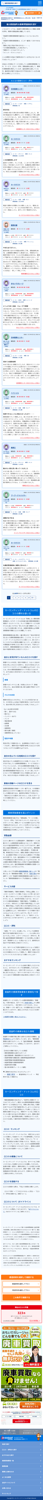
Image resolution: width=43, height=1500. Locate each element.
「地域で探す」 (29, 1003)
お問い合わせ (6, 1488)
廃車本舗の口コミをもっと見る (30, 273)
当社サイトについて (8, 1483)
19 (29, 598)
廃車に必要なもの (8, 1472)
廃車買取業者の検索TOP (7, 18)
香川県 (33, 18)
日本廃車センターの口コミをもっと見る (27, 129)
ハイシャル (15, 393)
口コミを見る (34, 1320)
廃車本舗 (14, 225)
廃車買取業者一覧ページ (27, 871)
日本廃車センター (17, 89)
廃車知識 (5, 1466)
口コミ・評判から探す (9, 1450)
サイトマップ (6, 1494)
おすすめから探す (8, 1455)
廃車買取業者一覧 (8, 1461)
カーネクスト (15, 139)
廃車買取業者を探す (11, 3)
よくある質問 (6, 1477)
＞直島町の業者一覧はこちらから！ (15, 1017)
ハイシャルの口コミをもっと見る (29, 437)
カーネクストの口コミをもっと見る (29, 174)
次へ (32, 598)
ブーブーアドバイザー (18, 495)
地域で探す (33, 874)
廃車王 (13, 447)
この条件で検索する (21, 1297)
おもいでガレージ (17, 283)
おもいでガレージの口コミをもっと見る (27, 327)
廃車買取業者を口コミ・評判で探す (22, 18)
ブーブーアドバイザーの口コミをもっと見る (26, 533)
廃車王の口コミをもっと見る (31, 485)
